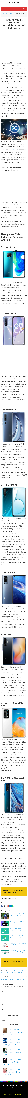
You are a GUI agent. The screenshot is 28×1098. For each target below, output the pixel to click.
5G (22, 970)
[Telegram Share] (10, 906)
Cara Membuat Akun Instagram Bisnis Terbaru (7, 978)
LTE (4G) (11, 149)
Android (9, 970)
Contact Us (14, 1085)
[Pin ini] (8, 906)
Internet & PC (14, 970)
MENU (24, 8)
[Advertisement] (14, 47)
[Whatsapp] (13, 906)
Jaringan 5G (20, 972)
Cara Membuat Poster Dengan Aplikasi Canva (21, 978)
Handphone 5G (14, 972)
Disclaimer (5, 1085)
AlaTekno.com (14, 2)
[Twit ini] (5, 906)
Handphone (7, 972)
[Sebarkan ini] (2, 906)
